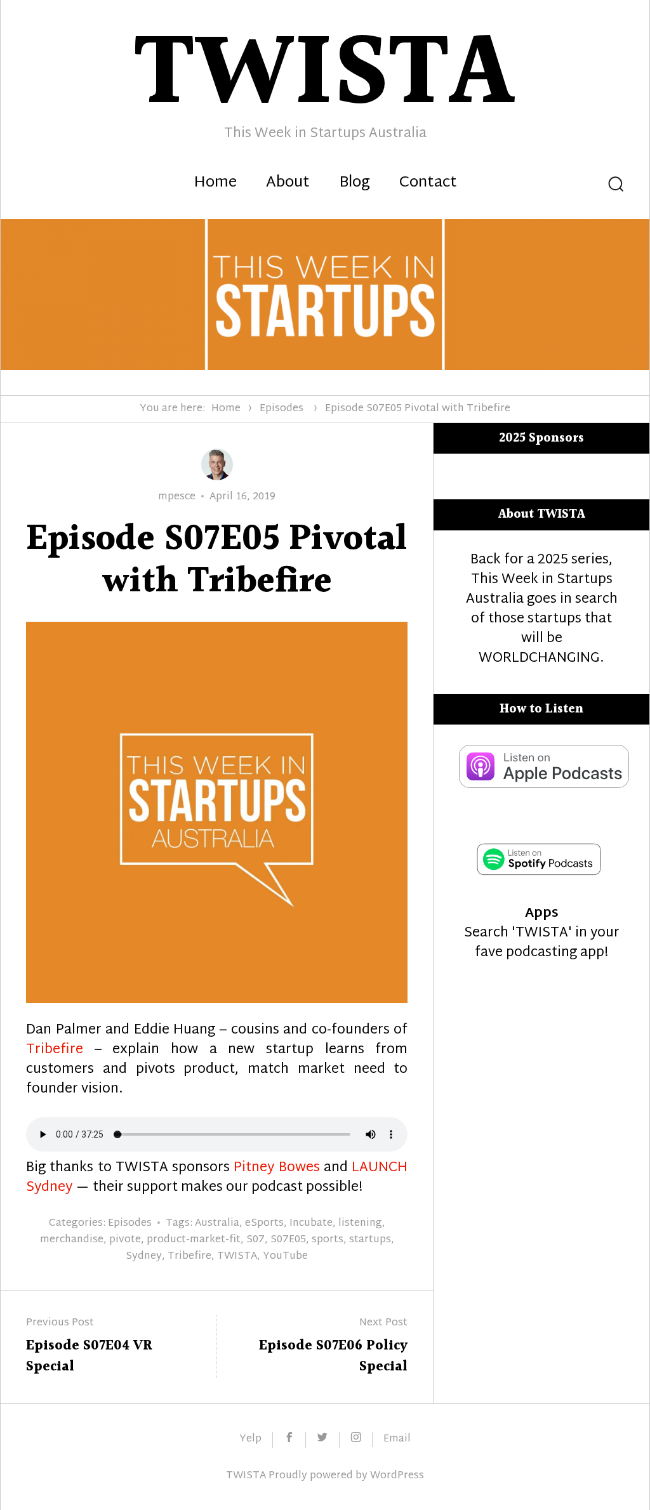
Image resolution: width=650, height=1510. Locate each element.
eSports (264, 1223)
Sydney (144, 1256)
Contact (428, 183)
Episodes (281, 409)
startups (370, 1240)
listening (360, 1223)
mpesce (177, 497)
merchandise (71, 1240)
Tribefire (54, 1050)
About (288, 183)
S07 (255, 1240)
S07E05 (288, 1240)
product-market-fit (194, 1240)
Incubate (311, 1223)
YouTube (285, 1256)
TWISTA (237, 1256)
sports (327, 1240)
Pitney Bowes (276, 1168)
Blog (354, 183)
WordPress (397, 1476)
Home (215, 183)
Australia (217, 1223)
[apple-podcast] (544, 785)
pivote (125, 1240)
